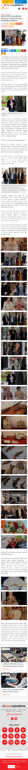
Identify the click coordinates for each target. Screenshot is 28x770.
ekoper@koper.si (15, 714)
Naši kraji (8, 14)
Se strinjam (11, 766)
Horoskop (18, 711)
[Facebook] (3, 50)
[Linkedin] (13, 50)
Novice (3, 709)
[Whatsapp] (18, 50)
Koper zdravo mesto (19, 1)
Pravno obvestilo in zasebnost (14, 756)
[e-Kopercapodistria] (13, 5)
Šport (24, 709)
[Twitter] (8, 50)
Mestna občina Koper (6, 1)
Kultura (14, 709)
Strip (13, 711)
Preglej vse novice (7, 26)
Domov (3, 14)
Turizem (19, 709)
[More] (3, 53)
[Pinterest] (23, 50)
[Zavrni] (26, 764)
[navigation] (14, 5)
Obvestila (8, 711)
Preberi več (23, 761)
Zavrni (17, 766)
